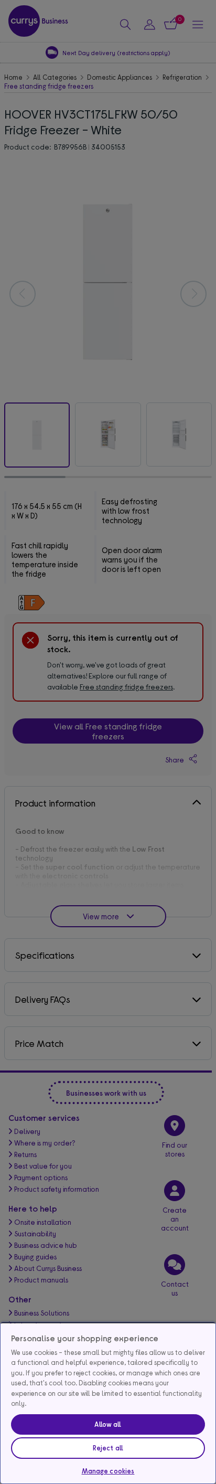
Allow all (107, 1424)
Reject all (108, 1448)
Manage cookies (108, 1471)
